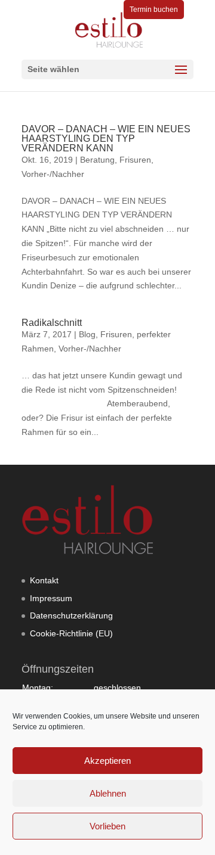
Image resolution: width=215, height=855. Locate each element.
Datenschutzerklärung (71, 615)
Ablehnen (108, 793)
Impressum (51, 598)
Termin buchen (154, 9)
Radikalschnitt (52, 323)
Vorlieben (107, 826)
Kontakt (44, 580)
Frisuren (135, 159)
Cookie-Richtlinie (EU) (71, 633)
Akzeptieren (107, 760)
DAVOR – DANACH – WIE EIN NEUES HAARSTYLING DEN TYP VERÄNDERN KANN (106, 138)
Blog (87, 334)
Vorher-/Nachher (53, 174)
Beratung (97, 159)
